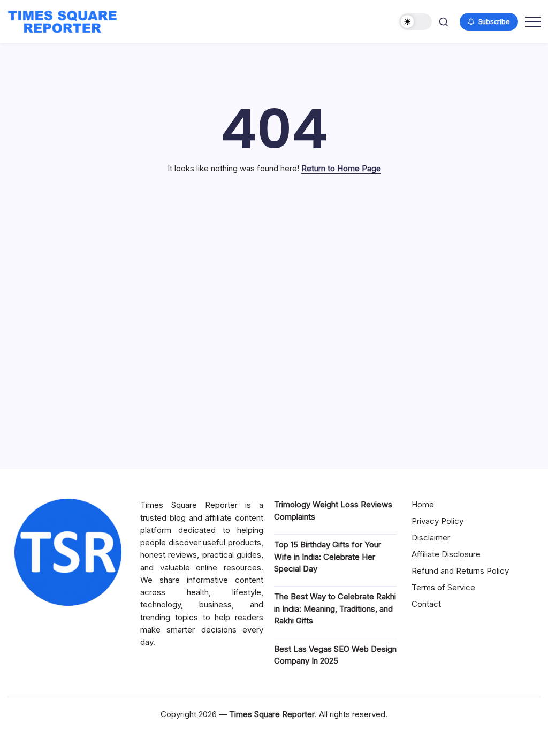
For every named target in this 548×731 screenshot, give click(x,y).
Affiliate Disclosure (446, 554)
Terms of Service (443, 587)
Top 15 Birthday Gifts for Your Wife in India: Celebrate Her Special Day (327, 556)
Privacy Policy (437, 521)
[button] (415, 21)
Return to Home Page (341, 168)
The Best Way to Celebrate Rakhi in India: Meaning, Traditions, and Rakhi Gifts (335, 608)
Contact (426, 604)
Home (423, 504)
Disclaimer (431, 537)
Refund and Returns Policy (460, 571)
